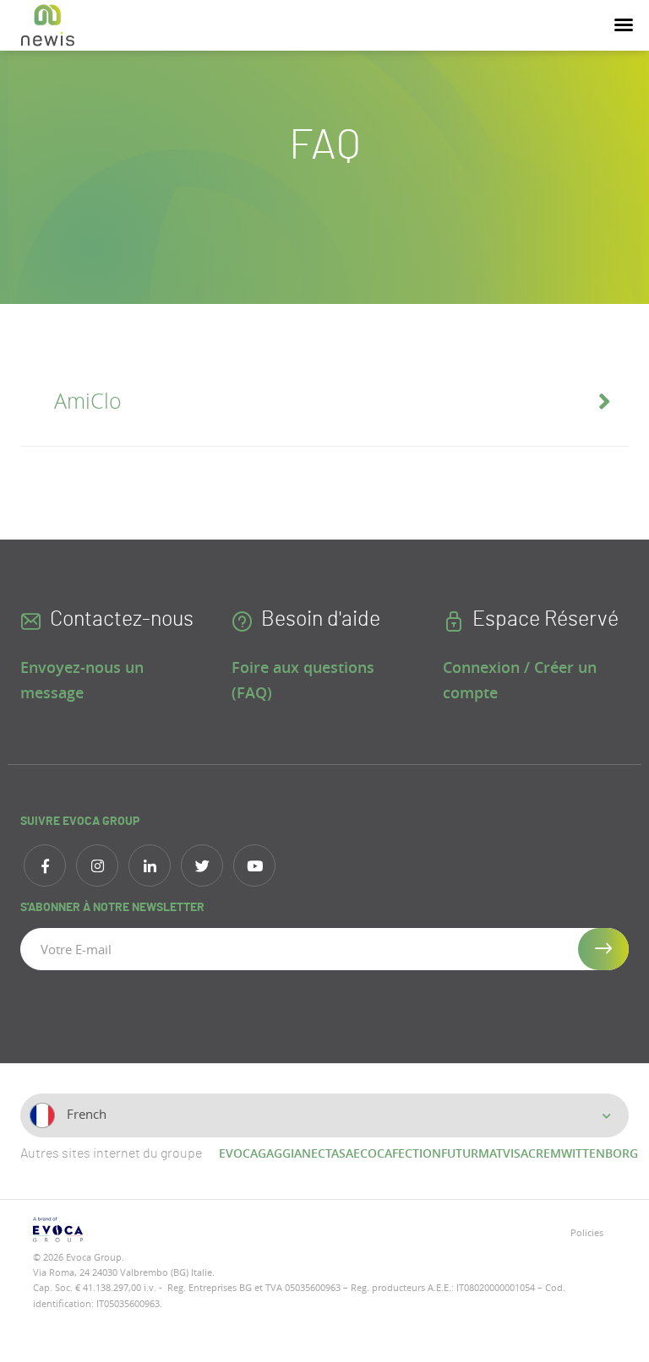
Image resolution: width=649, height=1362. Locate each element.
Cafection (409, 1153)
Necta (320, 1153)
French (84, 1113)
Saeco (358, 1153)
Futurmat (472, 1153)
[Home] (48, 25)
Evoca (238, 1153)
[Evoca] (172, 1229)
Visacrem (532, 1153)
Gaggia (280, 1153)
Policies (586, 1232)
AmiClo (88, 401)
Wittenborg (599, 1153)
